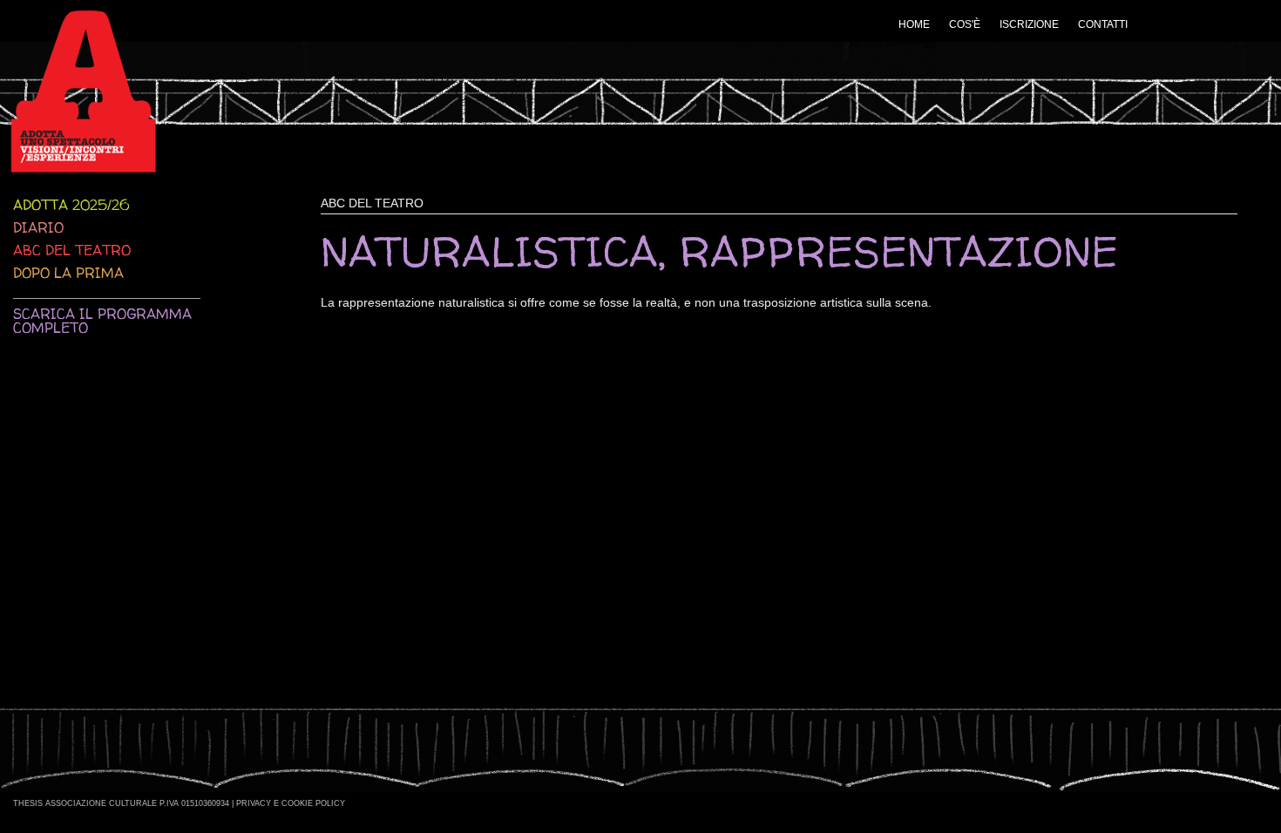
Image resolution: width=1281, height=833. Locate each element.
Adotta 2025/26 (71, 204)
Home (914, 24)
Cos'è (964, 24)
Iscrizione (1029, 24)
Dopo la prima (68, 272)
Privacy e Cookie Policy (290, 803)
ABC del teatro (72, 250)
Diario (38, 227)
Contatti (1103, 24)
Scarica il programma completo (102, 320)
